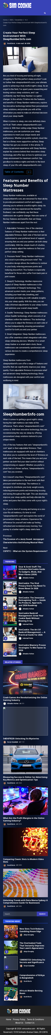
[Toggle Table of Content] (27, 172)
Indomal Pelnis (27, 624)
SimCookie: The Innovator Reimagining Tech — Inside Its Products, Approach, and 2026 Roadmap (10, 603)
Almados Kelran (28, 578)
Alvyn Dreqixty (28, 935)
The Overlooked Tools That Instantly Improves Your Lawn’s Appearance (11, 947)
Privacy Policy (19, 1019)
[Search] (45, 13)
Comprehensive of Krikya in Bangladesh (11, 978)
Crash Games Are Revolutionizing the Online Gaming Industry (25, 680)
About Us (19, 1023)
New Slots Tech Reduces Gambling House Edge (11, 932)
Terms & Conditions (35, 1019)
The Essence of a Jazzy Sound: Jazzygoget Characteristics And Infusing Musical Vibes (23, 539)
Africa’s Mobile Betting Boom (11, 994)
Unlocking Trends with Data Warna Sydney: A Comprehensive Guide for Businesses (25, 883)
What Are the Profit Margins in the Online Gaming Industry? (25, 800)
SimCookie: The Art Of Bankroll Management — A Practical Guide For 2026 (10, 634)
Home (8, 1019)
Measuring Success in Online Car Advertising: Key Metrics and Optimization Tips (25, 760)
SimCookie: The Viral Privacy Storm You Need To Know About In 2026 (10, 588)
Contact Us (29, 1023)
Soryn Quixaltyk (12, 742)
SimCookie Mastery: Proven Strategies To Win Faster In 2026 (10, 649)
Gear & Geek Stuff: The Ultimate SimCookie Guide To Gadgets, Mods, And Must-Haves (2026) (10, 572)
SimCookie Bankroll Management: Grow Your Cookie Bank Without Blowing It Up (10, 619)
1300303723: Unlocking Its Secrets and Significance (11, 963)
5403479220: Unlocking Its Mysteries (25, 721)
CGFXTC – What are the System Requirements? (25, 549)
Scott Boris (11, 43)
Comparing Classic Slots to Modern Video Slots (25, 842)
